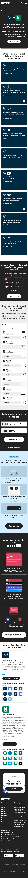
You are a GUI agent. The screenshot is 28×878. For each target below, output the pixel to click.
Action (9, 361)
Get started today (14, 41)
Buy (3, 674)
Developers (6, 864)
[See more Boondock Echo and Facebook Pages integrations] (7, 694)
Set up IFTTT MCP (14, 296)
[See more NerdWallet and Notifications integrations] (7, 763)
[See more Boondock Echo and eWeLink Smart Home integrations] (7, 699)
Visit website (5, 739)
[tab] (2, 325)
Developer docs (5, 821)
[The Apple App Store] (8, 855)
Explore (3, 803)
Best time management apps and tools (10, 836)
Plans (2, 819)
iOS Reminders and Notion (20, 820)
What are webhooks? (6, 842)
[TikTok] (20, 872)
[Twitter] (17, 872)
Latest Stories (5, 830)
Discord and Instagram (19, 805)
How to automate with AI (7, 832)
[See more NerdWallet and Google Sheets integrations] (18, 753)
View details (6, 337)
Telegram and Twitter (19, 824)
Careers (13, 864)
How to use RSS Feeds (6, 840)
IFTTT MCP (3, 811)
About (19, 867)
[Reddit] (23, 872)
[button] (26, 4)
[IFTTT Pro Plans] (23, 332)
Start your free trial (14, 635)
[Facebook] (4, 872)
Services (3, 805)
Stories (3, 807)
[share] (26, 10)
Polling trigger (10, 334)
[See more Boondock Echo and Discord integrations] (18, 694)
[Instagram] (11, 872)
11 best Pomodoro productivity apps (9, 845)
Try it (23, 337)
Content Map (4, 815)
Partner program (20, 864)
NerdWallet (7, 27)
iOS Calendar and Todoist (20, 822)
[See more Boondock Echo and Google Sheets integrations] (18, 688)
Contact (9, 867)
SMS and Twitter (17, 818)
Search (3, 817)
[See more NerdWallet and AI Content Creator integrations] (18, 758)
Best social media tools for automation (10, 851)
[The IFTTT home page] (5, 3)
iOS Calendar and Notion (19, 807)
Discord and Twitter (18, 826)
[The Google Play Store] (19, 855)
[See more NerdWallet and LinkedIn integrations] (7, 753)
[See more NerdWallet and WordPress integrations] (7, 758)
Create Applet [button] (14, 439)
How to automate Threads (7, 847)
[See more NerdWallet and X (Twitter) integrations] (18, 763)
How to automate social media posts (9, 849)
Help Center (4, 813)
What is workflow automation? (8, 838)
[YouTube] (14, 872)
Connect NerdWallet (10, 744)
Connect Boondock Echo (11, 678)
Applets (3, 809)
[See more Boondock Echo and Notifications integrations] (7, 688)
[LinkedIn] (7, 872)
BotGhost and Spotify (19, 816)
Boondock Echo (12, 24)
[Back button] (2, 10)
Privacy (14, 867)
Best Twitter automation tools (8, 834)
